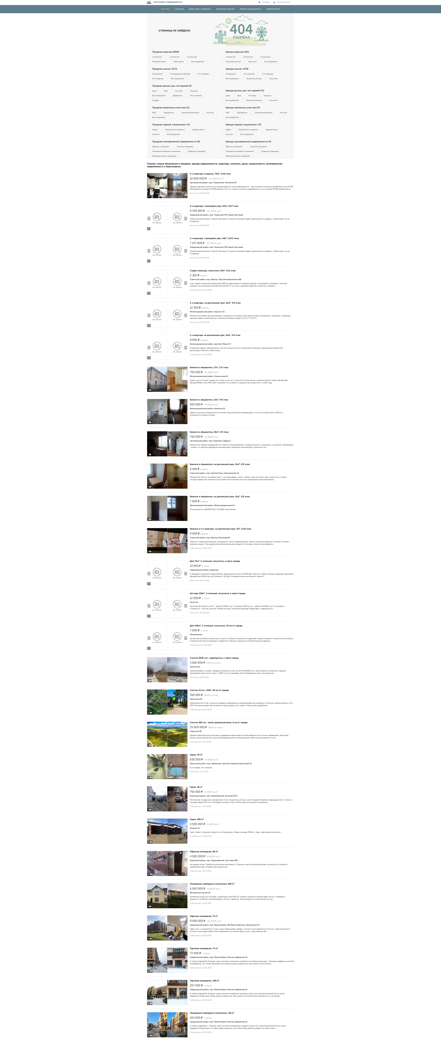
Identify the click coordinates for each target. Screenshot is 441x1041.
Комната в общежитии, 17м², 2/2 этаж (209, 368)
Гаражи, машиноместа (250, 9)
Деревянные (177, 95)
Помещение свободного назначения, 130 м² (212, 1013)
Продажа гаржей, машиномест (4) (171, 125)
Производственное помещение (164, 156)
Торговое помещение (185, 146)
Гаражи (155, 129)
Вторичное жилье (159, 61)
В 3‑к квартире (157, 78)
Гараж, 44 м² (196, 755)
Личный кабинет (284, 2)
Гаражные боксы (198, 129)
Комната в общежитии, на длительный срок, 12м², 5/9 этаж (220, 464)
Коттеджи (179, 91)
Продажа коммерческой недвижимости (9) (176, 142)
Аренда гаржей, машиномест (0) (243, 125)
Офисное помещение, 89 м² (204, 852)
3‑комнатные (192, 57)
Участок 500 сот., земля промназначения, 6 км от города (218, 723)
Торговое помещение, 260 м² (204, 981)
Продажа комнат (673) (164, 69)
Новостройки (178, 61)
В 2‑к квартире (203, 74)
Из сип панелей (196, 95)
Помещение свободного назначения (166, 151)
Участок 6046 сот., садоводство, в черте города (214, 658)
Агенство (210, 112)
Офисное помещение (160, 146)
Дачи (166, 91)
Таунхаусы (194, 91)
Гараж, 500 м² (197, 819)
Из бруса (155, 100)
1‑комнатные (157, 57)
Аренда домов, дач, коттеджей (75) (245, 91)
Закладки (266, 2)
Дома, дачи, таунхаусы (200, 9)
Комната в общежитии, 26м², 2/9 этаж (209, 432)
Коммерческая (273, 9)
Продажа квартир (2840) (165, 52)
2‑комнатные (175, 57)
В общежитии (157, 74)
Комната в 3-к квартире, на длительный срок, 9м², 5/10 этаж (220, 529)
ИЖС (154, 112)
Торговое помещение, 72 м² (204, 949)
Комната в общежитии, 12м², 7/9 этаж (209, 400)
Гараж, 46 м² (196, 787)
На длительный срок (233, 61)
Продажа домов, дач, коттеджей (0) (172, 86)
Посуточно (252, 61)
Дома (154, 91)
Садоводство (169, 112)
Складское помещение (196, 151)
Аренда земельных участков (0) (243, 108)
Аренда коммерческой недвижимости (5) (248, 142)
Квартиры (165, 9)
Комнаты (179, 9)
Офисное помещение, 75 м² (204, 916)
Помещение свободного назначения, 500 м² (212, 884)
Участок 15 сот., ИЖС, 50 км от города (209, 690)
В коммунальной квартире (180, 74)
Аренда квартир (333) (237, 52)
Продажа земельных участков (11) (170, 108)
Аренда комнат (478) (237, 69)
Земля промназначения (190, 112)
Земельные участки (225, 9)
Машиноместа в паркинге (175, 129)
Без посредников (197, 61)
